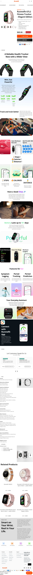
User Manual (18, 555)
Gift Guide (10, 558)
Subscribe (29, 564)
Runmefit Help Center (19, 553)
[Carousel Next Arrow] (14, 17)
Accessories (3, 563)
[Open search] (29, 1)
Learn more (30, 42)
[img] (8, 358)
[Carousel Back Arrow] (2, 17)
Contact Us (11, 555)
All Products (4, 553)
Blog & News (11, 557)
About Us (10, 553)
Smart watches (4, 555)
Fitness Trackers (4, 561)
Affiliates (10, 560)
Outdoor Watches (4, 559)
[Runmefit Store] (16, 1)
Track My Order (19, 557)
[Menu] (1, 1)
